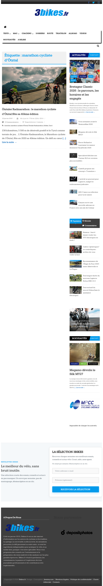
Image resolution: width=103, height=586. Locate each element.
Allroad (73, 33)
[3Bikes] (22, 527)
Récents (88, 221)
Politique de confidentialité (81, 579)
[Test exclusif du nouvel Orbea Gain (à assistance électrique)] (76, 290)
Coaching (26, 33)
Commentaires (90, 226)
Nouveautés (9, 40)
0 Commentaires (12, 122)
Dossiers (40, 33)
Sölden (46, 126)
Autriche (7, 126)
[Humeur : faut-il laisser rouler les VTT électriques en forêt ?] (76, 235)
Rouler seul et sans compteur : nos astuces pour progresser (82, 323)
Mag (15, 33)
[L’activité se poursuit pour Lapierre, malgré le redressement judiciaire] (73, 179)
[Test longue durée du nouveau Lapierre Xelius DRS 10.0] (76, 278)
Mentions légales (62, 579)
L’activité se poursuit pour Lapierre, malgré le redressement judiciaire (84, 181)
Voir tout (94, 55)
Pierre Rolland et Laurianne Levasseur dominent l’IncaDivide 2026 (82, 145)
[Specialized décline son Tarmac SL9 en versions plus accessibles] (73, 155)
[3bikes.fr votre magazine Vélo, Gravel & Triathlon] (5, 27)
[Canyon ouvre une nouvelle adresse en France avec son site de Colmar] (73, 202)
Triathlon (61, 33)
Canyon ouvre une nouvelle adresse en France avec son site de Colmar (82, 205)
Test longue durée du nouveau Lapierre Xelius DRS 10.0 (91, 278)
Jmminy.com (49, 579)
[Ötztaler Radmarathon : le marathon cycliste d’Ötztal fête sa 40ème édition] (34, 85)
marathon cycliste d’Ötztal (19, 126)
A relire (22, 40)
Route (50, 33)
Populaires (77, 221)
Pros (90, 76)
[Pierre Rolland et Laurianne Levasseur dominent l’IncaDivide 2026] (73, 142)
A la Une (73, 76)
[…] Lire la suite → (89, 112)
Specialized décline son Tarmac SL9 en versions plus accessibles (83, 158)
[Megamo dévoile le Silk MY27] (73, 132)
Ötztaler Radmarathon (35, 126)
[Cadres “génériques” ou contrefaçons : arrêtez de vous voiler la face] (76, 249)
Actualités (83, 76)
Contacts (56, 582)
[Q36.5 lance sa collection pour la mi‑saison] (73, 192)
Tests (6, 33)
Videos (83, 33)
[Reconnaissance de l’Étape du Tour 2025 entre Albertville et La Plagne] (76, 264)
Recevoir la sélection (75, 489)
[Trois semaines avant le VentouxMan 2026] (73, 122)
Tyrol (50, 126)
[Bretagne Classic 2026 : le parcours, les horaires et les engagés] (85, 71)
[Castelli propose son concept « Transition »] (73, 168)
